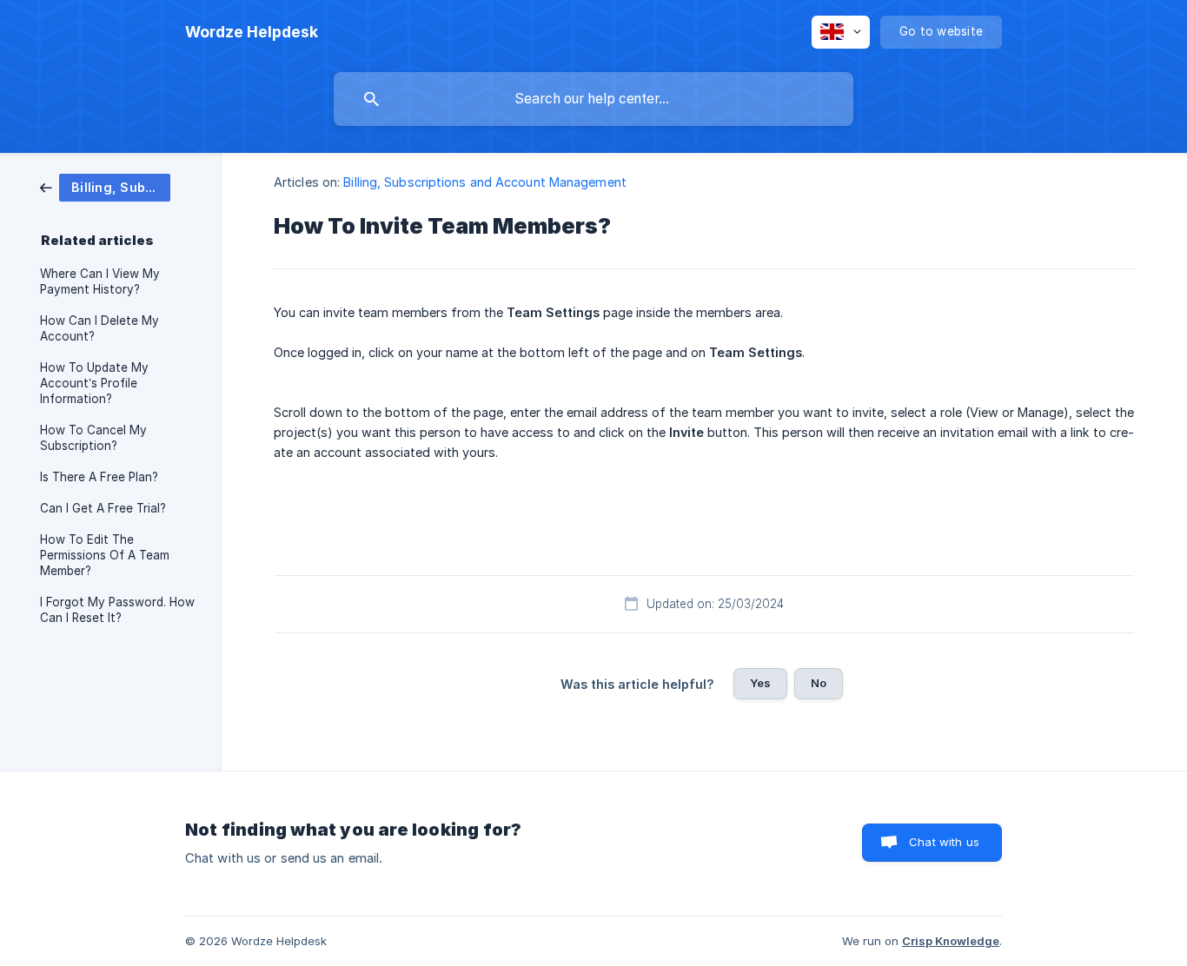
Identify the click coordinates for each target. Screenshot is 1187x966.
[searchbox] (593, 99)
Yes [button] (760, 683)
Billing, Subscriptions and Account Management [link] (485, 182)
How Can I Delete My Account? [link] (99, 328)
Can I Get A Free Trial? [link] (103, 508)
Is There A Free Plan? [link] (99, 477)
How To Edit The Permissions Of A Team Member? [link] (104, 555)
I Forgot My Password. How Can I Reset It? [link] (117, 610)
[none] (251, 32)
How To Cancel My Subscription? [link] (93, 438)
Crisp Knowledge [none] (950, 941)
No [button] (818, 683)
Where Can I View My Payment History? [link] (100, 281)
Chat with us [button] (944, 842)
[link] (105, 186)
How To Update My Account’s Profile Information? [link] (94, 383)
